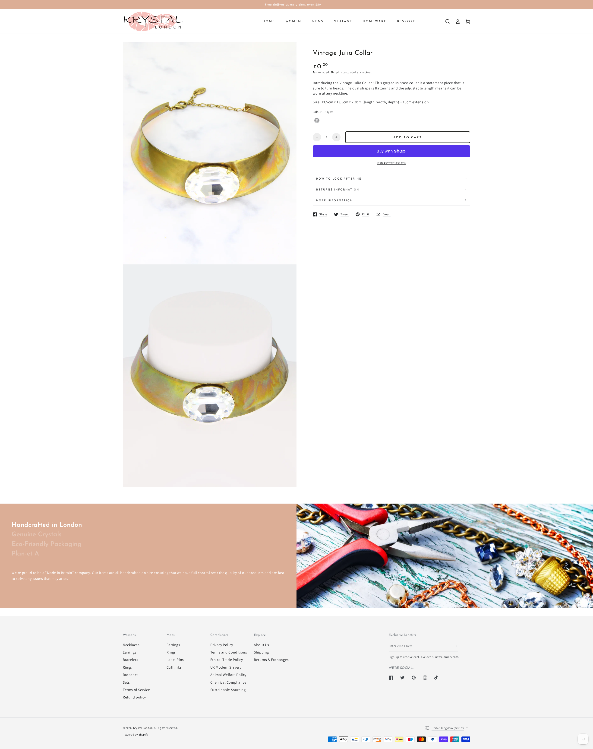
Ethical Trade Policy (226, 659)
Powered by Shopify (135, 734)
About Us (261, 644)
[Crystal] (317, 120)
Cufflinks (174, 667)
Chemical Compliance (228, 682)
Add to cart (407, 137)
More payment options (391, 162)
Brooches (131, 674)
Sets (126, 682)
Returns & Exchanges (271, 659)
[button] (447, 21)
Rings (127, 667)
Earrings (129, 652)
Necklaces (131, 644)
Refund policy (134, 697)
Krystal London (143, 728)
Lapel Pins (175, 659)
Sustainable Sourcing (228, 689)
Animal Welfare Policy (228, 674)
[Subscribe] (456, 646)
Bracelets (130, 659)
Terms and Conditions (228, 652)
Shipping (336, 72)
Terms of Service (136, 689)
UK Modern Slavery (225, 667)
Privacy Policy (221, 644)
